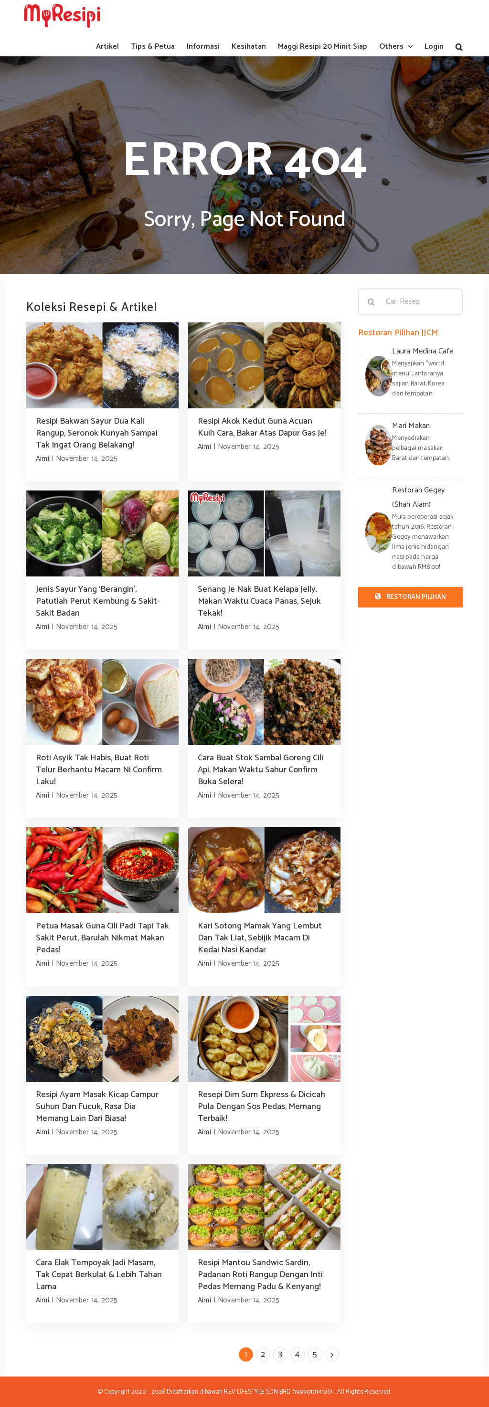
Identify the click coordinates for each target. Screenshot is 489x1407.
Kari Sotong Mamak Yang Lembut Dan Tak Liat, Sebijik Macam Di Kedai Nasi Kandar (260, 938)
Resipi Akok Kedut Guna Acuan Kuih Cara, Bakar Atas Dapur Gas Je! (262, 427)
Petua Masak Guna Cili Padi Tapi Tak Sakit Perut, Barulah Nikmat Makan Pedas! (102, 938)
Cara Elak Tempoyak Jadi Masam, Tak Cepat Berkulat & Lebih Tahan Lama (99, 1275)
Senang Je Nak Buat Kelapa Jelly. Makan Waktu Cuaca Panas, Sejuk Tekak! (259, 601)
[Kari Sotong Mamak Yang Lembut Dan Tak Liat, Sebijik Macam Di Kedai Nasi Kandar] (264, 870)
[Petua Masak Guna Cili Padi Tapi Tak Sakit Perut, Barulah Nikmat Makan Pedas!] (102, 870)
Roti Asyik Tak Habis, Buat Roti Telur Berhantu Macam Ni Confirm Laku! (99, 770)
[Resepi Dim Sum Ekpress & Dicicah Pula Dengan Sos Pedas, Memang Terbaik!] (264, 1039)
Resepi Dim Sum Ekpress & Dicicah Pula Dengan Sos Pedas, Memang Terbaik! (261, 1106)
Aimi (42, 459)
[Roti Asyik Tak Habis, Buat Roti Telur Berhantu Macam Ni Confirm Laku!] (102, 702)
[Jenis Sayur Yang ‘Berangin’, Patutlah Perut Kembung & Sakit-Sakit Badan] (102, 533)
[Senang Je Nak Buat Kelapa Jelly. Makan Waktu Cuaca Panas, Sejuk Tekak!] (264, 533)
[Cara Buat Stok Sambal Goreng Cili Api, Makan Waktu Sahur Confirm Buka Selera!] (264, 702)
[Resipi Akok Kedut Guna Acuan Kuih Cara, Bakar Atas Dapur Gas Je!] (264, 365)
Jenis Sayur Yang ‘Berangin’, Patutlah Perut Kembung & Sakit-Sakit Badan (98, 601)
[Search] (459, 46)
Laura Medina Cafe (422, 351)
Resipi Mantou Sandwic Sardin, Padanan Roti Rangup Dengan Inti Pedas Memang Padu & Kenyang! (260, 1275)
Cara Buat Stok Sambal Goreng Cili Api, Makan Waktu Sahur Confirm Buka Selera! (260, 770)
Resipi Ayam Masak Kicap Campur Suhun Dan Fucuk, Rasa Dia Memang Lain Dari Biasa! (97, 1106)
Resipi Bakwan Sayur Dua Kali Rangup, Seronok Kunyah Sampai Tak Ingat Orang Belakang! (97, 433)
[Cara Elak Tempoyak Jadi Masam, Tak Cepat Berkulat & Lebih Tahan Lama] (102, 1207)
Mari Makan (411, 425)
